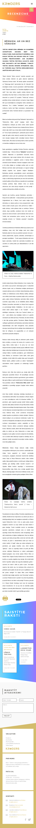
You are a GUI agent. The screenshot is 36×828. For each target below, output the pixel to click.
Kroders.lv (8, 738)
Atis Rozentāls (10, 741)
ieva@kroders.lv (13, 802)
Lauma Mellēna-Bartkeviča (13, 743)
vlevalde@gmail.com (14, 807)
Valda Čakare (9, 745)
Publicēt (7, 715)
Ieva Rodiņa (9, 740)
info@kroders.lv (13, 812)
